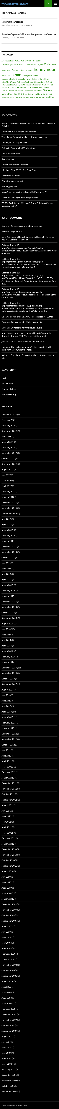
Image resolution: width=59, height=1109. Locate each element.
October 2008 (8, 970)
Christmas (50, 64)
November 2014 (9, 607)
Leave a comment (25, 25)
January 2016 (8, 541)
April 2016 (7, 524)
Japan (16, 74)
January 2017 (8, 497)
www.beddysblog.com (15, 3)
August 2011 (7, 805)
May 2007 (6, 1053)
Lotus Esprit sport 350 (28, 82)
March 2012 (7, 766)
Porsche (49, 84)
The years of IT (16, 231)
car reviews (32, 65)
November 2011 (9, 788)
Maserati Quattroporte (31, 85)
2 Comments (19, 38)
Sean (4, 231)
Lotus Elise (43, 78)
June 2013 (6, 700)
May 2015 (6, 574)
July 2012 (6, 750)
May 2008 (6, 992)
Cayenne (40, 65)
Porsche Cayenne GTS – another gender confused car (29, 34)
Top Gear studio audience (11, 97)
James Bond (6, 76)
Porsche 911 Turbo (26, 87)
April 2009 (7, 948)
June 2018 (6, 436)
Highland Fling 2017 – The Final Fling (19, 170)
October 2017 (8, 458)
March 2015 (7, 585)
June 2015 (6, 568)
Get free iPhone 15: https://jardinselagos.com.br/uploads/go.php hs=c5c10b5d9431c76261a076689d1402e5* (23, 248)
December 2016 (9, 502)
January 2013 (8, 728)
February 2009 (8, 953)
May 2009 (6, 942)
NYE (42, 84)
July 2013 (6, 695)
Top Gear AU (47, 94)
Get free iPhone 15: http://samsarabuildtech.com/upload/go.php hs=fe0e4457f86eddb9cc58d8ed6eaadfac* (22, 292)
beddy (38, 61)
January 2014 (8, 662)
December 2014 (9, 601)
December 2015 (9, 546)
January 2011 (8, 843)
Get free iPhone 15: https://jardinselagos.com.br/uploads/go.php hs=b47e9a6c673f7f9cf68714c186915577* (22, 262)
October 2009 (8, 915)
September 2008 (9, 975)
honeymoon (45, 69)
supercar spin (11, 94)
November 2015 (9, 552)
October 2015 (8, 557)
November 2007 (9, 1020)
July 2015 (6, 563)
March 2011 (7, 832)
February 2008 (8, 1009)
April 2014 (7, 645)
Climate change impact (12, 181)
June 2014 (6, 634)
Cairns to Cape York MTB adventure (18, 148)
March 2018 (7, 442)
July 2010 (6, 876)
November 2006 (9, 1080)
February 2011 (8, 838)
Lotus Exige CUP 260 (44, 82)
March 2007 (7, 1064)
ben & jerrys (10, 64)
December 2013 (9, 667)
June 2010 (6, 882)
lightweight (27, 79)
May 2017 (6, 480)
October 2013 (8, 678)
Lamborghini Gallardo (30, 76)
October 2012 (8, 744)
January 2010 (8, 898)
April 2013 (7, 711)
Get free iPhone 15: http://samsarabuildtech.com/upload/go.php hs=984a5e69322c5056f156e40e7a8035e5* (22, 306)
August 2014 (7, 623)
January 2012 (8, 777)
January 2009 (8, 959)
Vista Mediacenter (27, 97)
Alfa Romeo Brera (8, 61)
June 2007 (6, 1047)
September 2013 (9, 684)
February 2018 (8, 447)
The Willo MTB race (11, 153)
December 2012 (9, 733)
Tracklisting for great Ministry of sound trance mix (25, 137)
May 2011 (6, 821)
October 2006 (8, 1086)
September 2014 (9, 618)
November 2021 (9, 414)
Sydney (24, 94)
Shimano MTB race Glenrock (15, 164)
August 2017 (7, 469)
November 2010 (9, 854)
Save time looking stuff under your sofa (20, 197)
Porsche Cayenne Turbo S (11, 90)
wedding (50, 97)
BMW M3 (23, 64)
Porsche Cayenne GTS (43, 88)
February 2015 (8, 590)
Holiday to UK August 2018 (14, 142)
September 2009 (9, 920)
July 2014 (6, 629)
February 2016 (8, 535)
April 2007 (7, 1058)
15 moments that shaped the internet (19, 131)
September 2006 (9, 1091)
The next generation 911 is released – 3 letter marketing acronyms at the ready (27, 348)
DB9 (3, 70)
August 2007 (7, 1036)
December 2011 (9, 783)
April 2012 (7, 761)
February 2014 (8, 656)
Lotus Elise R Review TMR (11, 82)
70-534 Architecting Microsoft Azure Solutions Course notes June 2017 (29, 281)
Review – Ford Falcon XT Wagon (38, 316)
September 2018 (9, 431)
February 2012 (8, 772)
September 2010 (9, 865)
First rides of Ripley (11, 175)
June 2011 (6, 816)
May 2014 (6, 640)
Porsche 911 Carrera (9, 88)
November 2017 (9, 453)
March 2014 (7, 651)
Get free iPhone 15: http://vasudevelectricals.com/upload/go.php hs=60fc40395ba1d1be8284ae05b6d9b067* (22, 275)
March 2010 (7, 893)
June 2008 (6, 986)
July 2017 (6, 475)
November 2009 (9, 909)
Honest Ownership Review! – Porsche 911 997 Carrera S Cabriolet (28, 238)
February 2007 (8, 1069)
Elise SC (8, 70)
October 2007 (8, 1025)
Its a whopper (8, 159)
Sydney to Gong (35, 94)
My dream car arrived (12, 21)
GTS (31, 70)
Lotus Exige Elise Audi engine (12, 85)
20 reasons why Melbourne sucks (26, 226)
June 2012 (6, 755)
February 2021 (8, 420)
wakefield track (39, 97)
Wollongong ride (9, 186)
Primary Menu (55, 3)
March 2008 (7, 1003)
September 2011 (9, 799)
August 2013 (7, 689)
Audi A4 (17, 61)
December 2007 (9, 1014)
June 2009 (6, 937)
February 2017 (8, 491)
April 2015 (7, 579)
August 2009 (7, 926)
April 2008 (7, 997)
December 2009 (9, 904)
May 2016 (6, 519)
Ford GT (27, 70)
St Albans (47, 90)
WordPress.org (9, 394)
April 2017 (7, 486)
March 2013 (7, 717)
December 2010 (9, 849)
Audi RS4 (31, 60)
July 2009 (6, 931)
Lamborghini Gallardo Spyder (12, 79)
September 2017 (9, 464)
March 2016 (7, 530)
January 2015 (8, 596)
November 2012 (9, 739)
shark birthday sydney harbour (31, 90)
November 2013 (9, 673)
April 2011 (7, 827)
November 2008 (9, 964)
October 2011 (8, 794)
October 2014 (8, 612)
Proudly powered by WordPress (14, 1105)
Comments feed (9, 389)
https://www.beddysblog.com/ (16, 333)
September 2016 (9, 513)
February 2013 (8, 722)
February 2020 (8, 425)
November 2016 (9, 508)
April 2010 (7, 887)
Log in (4, 378)
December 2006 (9, 1075)
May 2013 (6, 706)
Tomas (5, 347)
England (15, 70)
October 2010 (8, 860)
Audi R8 (23, 61)
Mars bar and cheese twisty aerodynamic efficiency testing (28, 309)
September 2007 (9, 1031)
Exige (22, 70)
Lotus (34, 79)
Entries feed (7, 383)
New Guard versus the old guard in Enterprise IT (24, 192)
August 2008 (7, 981)
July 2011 (6, 810)
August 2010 (7, 871)
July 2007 (6, 1042)
